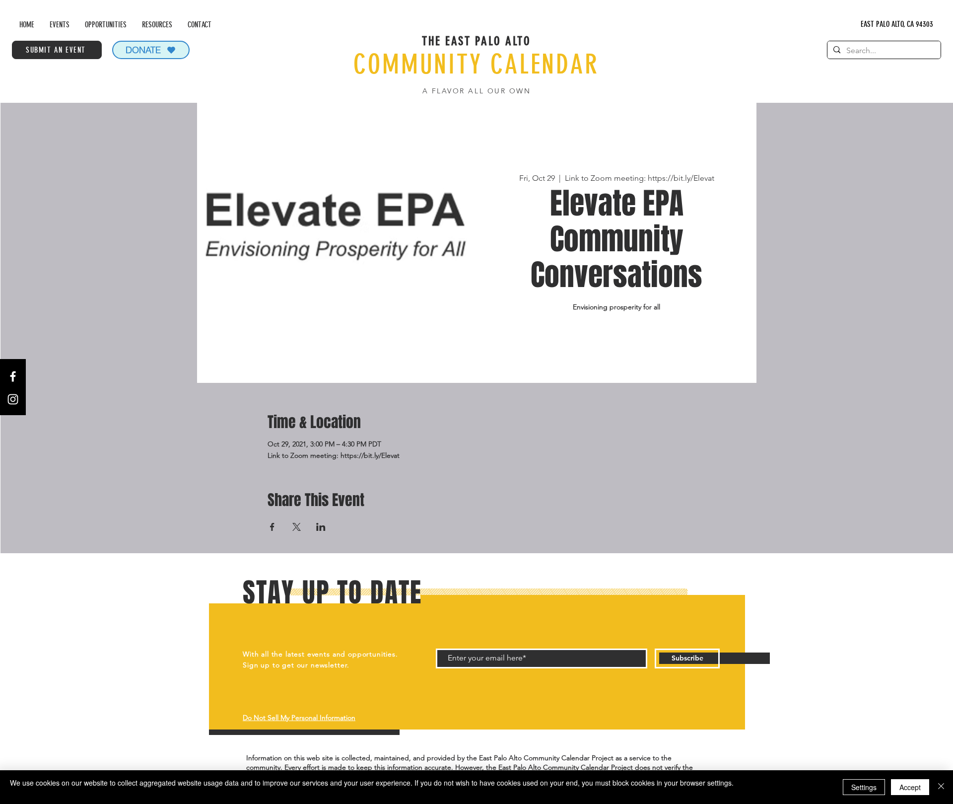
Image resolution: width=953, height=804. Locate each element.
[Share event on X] (296, 527)
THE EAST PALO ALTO (476, 41)
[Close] (941, 787)
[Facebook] (13, 376)
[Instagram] (13, 399)
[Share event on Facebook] (272, 527)
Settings (864, 787)
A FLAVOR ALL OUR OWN (476, 90)
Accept (910, 787)
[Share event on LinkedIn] (321, 527)
